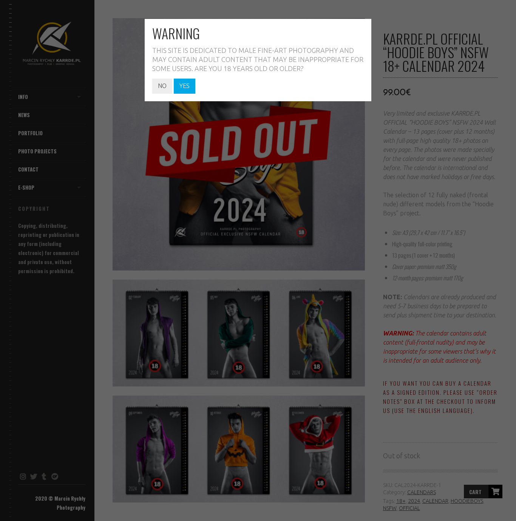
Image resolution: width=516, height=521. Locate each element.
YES (184, 85)
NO (162, 85)
